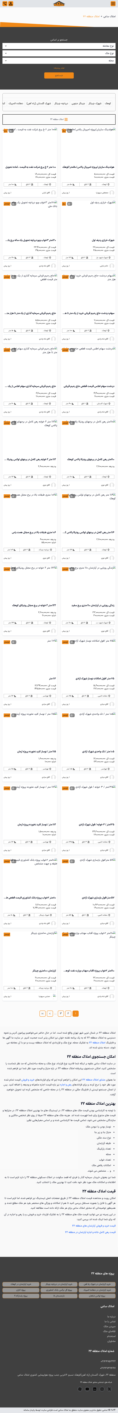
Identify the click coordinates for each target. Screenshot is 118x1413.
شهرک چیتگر (94, 103)
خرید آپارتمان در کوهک (21, 1284)
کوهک (108, 103)
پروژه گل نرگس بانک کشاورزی (59, 1290)
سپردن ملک (110, 1326)
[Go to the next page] (50, 1014)
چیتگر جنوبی (78, 103)
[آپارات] (79, 1389)
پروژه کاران (21, 1290)
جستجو (59, 75)
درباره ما (111, 1317)
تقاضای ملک (109, 1331)
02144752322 (108, 1361)
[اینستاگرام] (102, 1389)
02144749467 (108, 1368)
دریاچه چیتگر (61, 103)
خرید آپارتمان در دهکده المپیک (97, 1290)
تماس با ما (110, 1321)
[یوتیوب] (87, 1389)
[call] (4, 3)
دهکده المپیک (16, 103)
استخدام (111, 1336)
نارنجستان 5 (59, 1296)
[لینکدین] (94, 1389)
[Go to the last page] (42, 1014)
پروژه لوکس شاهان (97, 1296)
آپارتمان (7, 203)
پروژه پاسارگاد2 (21, 1296)
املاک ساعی (109, 16)
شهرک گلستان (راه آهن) (39, 103)
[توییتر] (109, 1389)
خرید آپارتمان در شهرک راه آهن (97, 1284)
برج (64, 130)
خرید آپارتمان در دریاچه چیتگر (59, 1284)
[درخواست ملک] (10, 3)
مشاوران (111, 1341)
